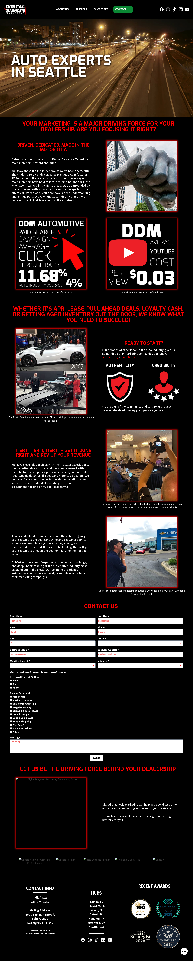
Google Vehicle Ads (23, 718)
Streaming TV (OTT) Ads (25, 711)
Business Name (18, 649)
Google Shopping (22, 721)
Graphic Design (21, 714)
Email (13, 627)
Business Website (108, 649)
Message (15, 737)
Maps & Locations (22, 728)
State (101, 638)
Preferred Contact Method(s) (26, 677)
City (12, 638)
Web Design (19, 725)
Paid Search (19, 696)
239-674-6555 (40, 902)
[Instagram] (168, 9)
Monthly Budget (19, 661)
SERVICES (81, 9)
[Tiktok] (96, 940)
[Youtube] (187, 9)
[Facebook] (161, 9)
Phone (101, 627)
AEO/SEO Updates (22, 700)
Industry (103, 661)
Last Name (104, 616)
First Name (16, 616)
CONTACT (120, 9)
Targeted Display (22, 707)
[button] (184, 952)
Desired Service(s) (20, 693)
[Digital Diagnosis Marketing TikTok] (174, 9)
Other (16, 732)
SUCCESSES (101, 9)
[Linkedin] (180, 9)
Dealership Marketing (24, 703)
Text (15, 684)
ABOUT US (62, 9)
